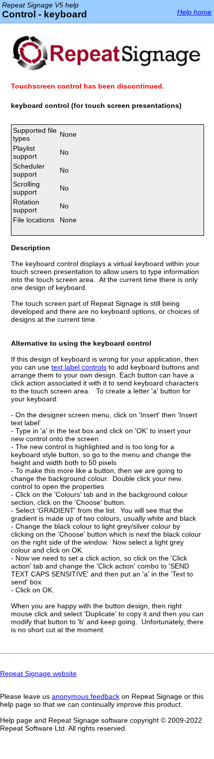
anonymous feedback (85, 696)
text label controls (79, 367)
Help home (194, 12)
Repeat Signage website (38, 673)
